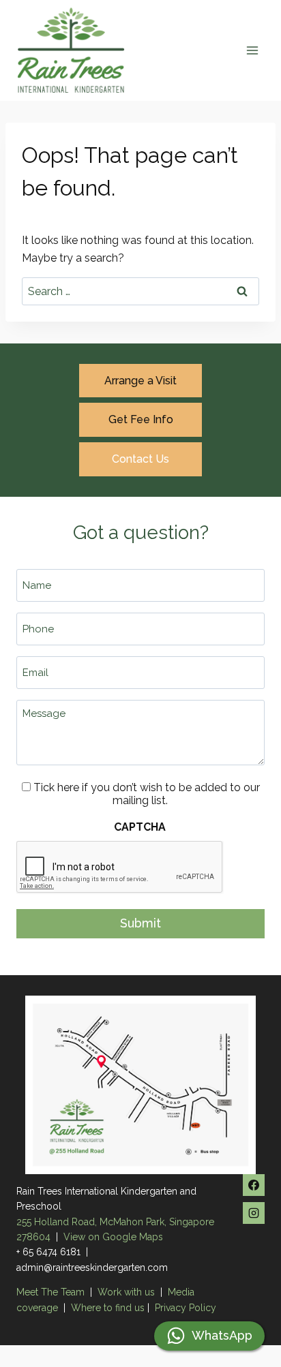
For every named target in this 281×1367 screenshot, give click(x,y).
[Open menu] (252, 50)
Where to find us (108, 1307)
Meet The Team (51, 1292)
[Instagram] (254, 1213)
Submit (140, 923)
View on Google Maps (113, 1236)
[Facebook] (254, 1185)
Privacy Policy (185, 1307)
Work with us (126, 1292)
